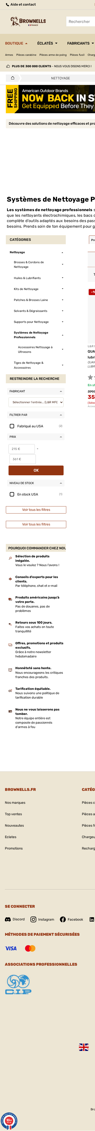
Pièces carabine (26, 54)
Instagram (46, 919)
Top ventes (13, 814)
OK (36, 470)
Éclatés (45, 43)
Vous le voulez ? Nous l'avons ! (37, 565)
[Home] (11, 78)
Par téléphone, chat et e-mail (36, 586)
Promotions (14, 848)
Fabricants (78, 43)
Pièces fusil (77, 54)
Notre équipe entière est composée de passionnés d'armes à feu (33, 722)
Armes (9, 54)
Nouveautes (14, 825)
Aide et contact (23, 4)
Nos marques (15, 803)
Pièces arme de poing (53, 54)
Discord (19, 919)
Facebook (75, 919)
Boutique (14, 43)
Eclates (10, 837)
